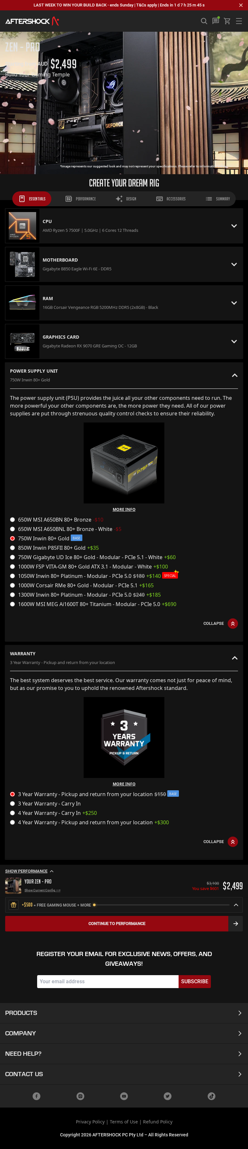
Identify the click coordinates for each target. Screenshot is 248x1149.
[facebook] (36, 1096)
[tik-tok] (211, 1096)
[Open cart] (227, 21)
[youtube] (124, 1096)
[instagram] (80, 1096)
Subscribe (194, 981)
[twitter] (167, 1096)
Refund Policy (157, 1122)
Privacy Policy (90, 1122)
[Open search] (204, 21)
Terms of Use (124, 1122)
